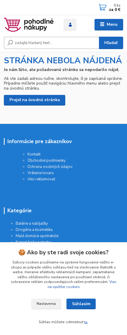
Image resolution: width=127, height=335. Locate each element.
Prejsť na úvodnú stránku (34, 100)
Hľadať (111, 43)
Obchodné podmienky (46, 160)
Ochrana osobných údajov (50, 166)
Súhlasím (81, 304)
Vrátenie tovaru (40, 173)
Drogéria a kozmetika (34, 229)
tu (85, 322)
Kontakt (33, 154)
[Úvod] (28, 25)
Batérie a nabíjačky (32, 223)
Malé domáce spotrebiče (37, 236)
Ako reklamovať (41, 179)
